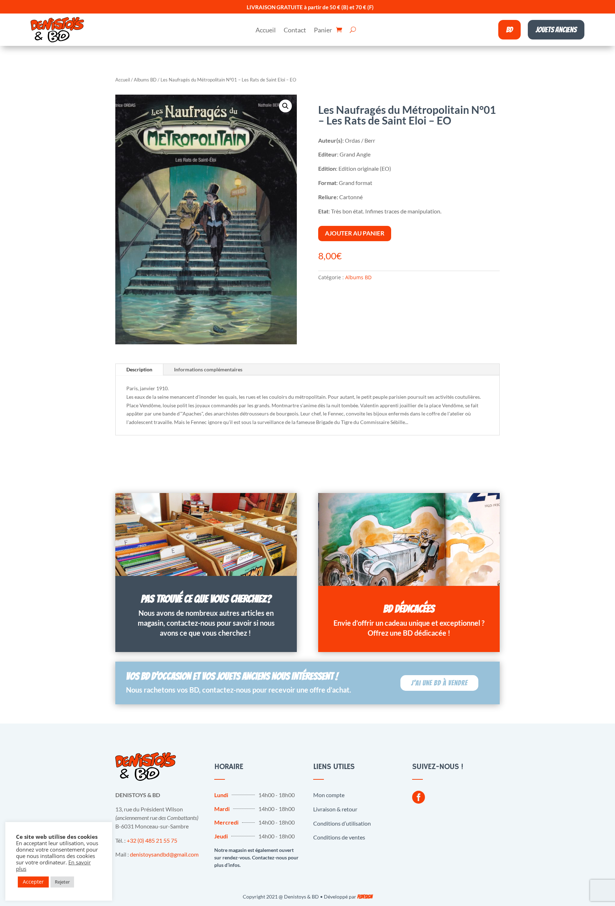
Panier (323, 30)
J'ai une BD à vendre (439, 683)
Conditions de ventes (339, 837)
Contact (295, 30)
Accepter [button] (33, 881)
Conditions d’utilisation (342, 823)
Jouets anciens (556, 30)
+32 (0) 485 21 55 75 (152, 840)
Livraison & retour (335, 809)
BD (509, 30)
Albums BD (145, 80)
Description (139, 369)
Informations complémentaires (208, 369)
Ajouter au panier (354, 233)
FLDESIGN (364, 897)
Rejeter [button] (62, 882)
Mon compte (329, 794)
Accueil (266, 30)
